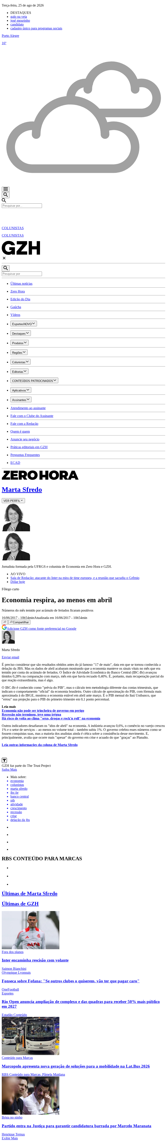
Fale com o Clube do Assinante (31, 416)
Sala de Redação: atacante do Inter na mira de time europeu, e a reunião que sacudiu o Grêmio (74, 578)
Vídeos (15, 315)
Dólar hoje (17, 582)
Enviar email (10, 657)
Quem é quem (20, 431)
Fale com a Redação (24, 423)
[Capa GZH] (83, 215)
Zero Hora (17, 291)
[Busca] (6, 195)
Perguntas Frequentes (25, 455)
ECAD (15, 463)
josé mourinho (20, 20)
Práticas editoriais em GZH (29, 447)
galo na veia (18, 16)
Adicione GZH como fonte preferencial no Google (41, 628)
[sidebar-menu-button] (6, 189)
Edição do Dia (20, 299)
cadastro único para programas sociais (36, 28)
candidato (17, 24)
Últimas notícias (21, 283)
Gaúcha (15, 307)
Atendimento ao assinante (28, 408)
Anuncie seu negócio (24, 439)
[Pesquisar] (6, 268)
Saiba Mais (9, 769)
